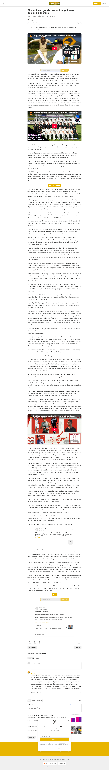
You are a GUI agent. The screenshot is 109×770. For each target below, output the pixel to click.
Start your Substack (51, 763)
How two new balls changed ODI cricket (41, 715)
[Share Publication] (90, 3)
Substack (47, 767)
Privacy (54, 759)
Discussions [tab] (39, 700)
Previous (33, 647)
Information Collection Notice (54, 744)
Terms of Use (62, 743)
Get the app (62, 763)
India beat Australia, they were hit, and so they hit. (40, 707)
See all (30, 737)
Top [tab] (29, 700)
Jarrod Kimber (34, 18)
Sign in (104, 3)
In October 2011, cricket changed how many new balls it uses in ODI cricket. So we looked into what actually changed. (47, 718)
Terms (58, 759)
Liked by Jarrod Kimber (36, 673)
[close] (69, 720)
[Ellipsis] (81, 672)
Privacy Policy (66, 744)
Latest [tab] (33, 700)
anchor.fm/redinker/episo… (42, 622)
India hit (30, 705)
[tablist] (34, 658)
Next (76, 647)
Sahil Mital (33, 672)
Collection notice (64, 759)
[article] (54, 707)
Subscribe (97, 3)
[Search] (87, 3)
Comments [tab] (31, 658)
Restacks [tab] (37, 658)
